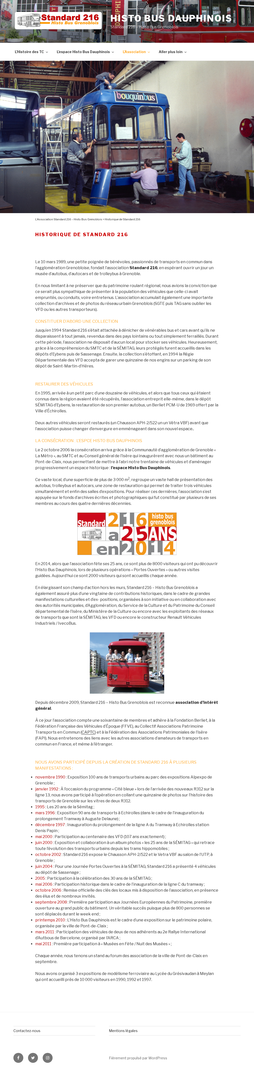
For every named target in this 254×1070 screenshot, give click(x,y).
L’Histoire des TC (29, 52)
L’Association (134, 52)
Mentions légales (123, 1031)
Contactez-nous (26, 1031)
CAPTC (88, 732)
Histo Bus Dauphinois (171, 18)
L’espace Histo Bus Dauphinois (83, 52)
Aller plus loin (171, 52)
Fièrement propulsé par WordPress (138, 1058)
